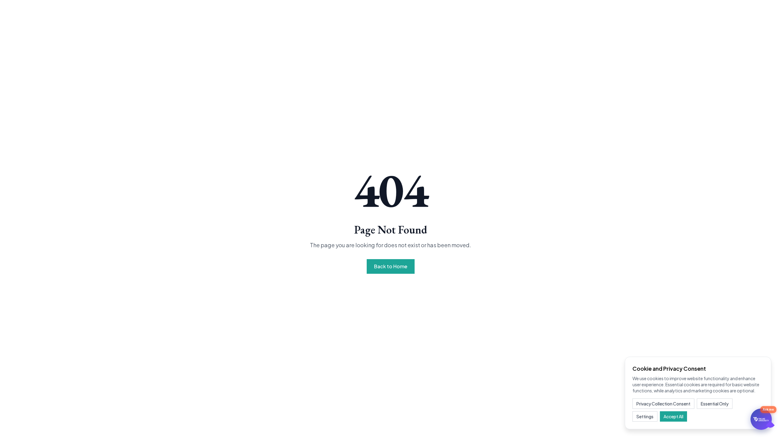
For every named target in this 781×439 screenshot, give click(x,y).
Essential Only (715, 403)
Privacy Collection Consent (663, 403)
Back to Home (390, 266)
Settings (644, 416)
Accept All (673, 416)
